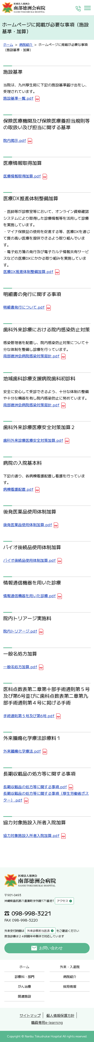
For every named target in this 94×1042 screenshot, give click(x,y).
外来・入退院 (70, 966)
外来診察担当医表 (38, 931)
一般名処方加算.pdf (20, 666)
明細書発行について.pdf (24, 307)
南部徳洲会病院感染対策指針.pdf (31, 355)
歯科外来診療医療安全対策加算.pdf (33, 440)
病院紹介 (69, 976)
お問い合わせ (51, 948)
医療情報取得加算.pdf (22, 176)
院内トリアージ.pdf (20, 631)
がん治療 (24, 986)
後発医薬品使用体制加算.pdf (27, 524)
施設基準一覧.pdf (18, 98)
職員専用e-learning (47, 1022)
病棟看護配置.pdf (18, 489)
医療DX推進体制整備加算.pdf (28, 271)
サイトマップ (30, 1015)
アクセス (62, 901)
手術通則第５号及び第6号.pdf (28, 715)
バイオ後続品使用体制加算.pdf (29, 560)
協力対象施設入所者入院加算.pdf (31, 835)
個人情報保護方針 (60, 1015)
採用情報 (69, 986)
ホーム (24, 966)
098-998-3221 (31, 913)
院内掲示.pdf (14, 140)
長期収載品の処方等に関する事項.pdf (35, 786)
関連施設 (24, 996)
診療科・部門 (24, 976)
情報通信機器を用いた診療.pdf (29, 595)
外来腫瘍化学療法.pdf (22, 751)
